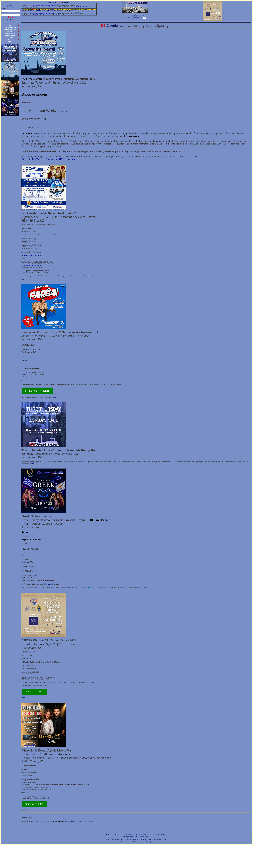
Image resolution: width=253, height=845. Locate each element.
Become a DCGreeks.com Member (128, 839)
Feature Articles (160, 834)
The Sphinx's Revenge (144, 842)
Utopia (24, 540)
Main (107, 834)
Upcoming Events (135, 13)
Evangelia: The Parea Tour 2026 (80, 6)
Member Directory (111, 839)
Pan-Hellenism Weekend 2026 (52, 9)
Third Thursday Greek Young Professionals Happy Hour (43, 5)
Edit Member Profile (146, 839)
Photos (136, 837)
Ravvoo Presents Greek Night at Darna (39, 4)
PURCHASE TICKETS (37, 391)
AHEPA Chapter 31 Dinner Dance (45, 12)
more (23, 279)
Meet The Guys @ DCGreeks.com (136, 834)
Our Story (115, 834)
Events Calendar (144, 837)
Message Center (128, 837)
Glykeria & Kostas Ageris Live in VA (46, 10)
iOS (45, 584)
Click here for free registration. (11, 21)
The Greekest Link (127, 842)
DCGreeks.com (31, 79)
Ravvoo (24, 532)
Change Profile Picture (160, 839)
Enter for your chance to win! (31, 265)
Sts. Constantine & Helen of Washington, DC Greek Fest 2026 (44, 13)
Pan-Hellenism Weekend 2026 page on (48, 159)
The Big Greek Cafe (54, 682)
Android (50, 584)
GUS (135, 842)
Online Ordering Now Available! (32, 255)
